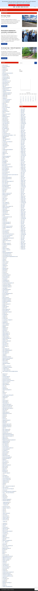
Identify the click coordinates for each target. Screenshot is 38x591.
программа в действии (6, 424)
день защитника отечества (6, 166)
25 (25, 100)
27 (30, 100)
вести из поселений (5, 107)
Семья (3, 484)
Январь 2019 (23, 229)
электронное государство (6, 574)
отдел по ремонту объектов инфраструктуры (10, 371)
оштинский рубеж (5, 377)
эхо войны (4, 579)
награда (3, 326)
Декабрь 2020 (23, 198)
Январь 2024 (23, 149)
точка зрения (4, 532)
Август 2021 (23, 188)
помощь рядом (4, 401)
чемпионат (4, 561)
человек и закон (5, 560)
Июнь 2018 (22, 238)
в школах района (5, 102)
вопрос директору (5, 123)
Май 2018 (22, 239)
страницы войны (5, 518)
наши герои (4, 342)
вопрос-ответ (4, 124)
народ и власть (5, 331)
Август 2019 (23, 219)
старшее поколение (5, 513)
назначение (4, 330)
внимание (4, 115)
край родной (4, 269)
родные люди (4, 466)
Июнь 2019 (22, 222)
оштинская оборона (5, 376)
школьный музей (5, 568)
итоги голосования (5, 230)
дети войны (4, 189)
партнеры (4, 387)
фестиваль (4, 549)
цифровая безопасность (6, 557)
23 (20, 100)
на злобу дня (4, 318)
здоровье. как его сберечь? (7, 206)
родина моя (4, 463)
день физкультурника (6, 185)
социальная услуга (5, 506)
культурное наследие (6, 274)
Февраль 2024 (23, 148)
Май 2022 (22, 176)
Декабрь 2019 (23, 214)
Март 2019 (22, 226)
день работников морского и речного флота (9, 174)
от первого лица (5, 368)
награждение (4, 327)
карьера (3, 251)
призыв (3, 417)
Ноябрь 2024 (23, 136)
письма (3, 393)
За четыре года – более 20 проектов (11, 48)
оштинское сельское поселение (7, 380)
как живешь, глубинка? (6, 244)
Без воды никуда (5, 15)
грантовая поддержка (6, 156)
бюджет (3, 86)
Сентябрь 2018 (23, 234)
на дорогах (4, 315)
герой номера (4, 136)
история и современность (6, 227)
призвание (4, 416)
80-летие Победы (5, 66)
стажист (3, 511)
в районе (8, 17)
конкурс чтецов (5, 261)
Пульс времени (5, 445)
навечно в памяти (5, 323)
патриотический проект (6, 389)
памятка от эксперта (5, 381)
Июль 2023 (23, 157)
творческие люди (5, 528)
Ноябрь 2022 (23, 168)
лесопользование (5, 281)
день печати (4, 173)
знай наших (4, 211)
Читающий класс (5, 564)
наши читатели (4, 343)
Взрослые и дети (5, 111)
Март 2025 (22, 131)
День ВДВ (4, 162)
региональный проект (6, 458)
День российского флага (6, 177)
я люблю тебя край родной (6, 586)
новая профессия (5, 348)
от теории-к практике (5, 369)
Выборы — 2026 (5, 129)
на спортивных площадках (6, 319)
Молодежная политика (6, 298)
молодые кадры (5, 306)
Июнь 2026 (23, 111)
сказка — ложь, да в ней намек (7, 492)
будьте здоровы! (5, 84)
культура (3, 272)
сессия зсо (4, 490)
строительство (4, 519)
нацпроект (4, 339)
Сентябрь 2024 (23, 139)
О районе (4, 355)
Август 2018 (23, 235)
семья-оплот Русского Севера (7, 488)
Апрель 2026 (23, 114)
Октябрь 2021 (23, 185)
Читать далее (4, 26)
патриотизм (4, 388)
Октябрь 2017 (23, 248)
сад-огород (4, 475)
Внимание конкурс (5, 116)
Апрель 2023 (23, 161)
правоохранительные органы (7, 408)
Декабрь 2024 (23, 135)
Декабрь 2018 (23, 230)
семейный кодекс (5, 480)
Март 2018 (22, 242)
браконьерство (4, 83)
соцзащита (5, 504)
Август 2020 (23, 204)
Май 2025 (22, 128)
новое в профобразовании (6, 350)
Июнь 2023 (22, 159)
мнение (3, 296)
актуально (4, 70)
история (3, 224)
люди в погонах (5, 290)
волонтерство (4, 120)
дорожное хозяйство (5, 194)
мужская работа (5, 310)
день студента (4, 182)
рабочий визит (4, 453)
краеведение (4, 268)
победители (4, 397)
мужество (4, 307)
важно (3, 103)
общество (4, 360)
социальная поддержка (6, 499)
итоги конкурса (4, 231)
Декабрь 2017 (23, 246)
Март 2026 (22, 115)
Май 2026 (22, 112)
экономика (4, 570)
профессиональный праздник (7, 435)
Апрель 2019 (23, 225)
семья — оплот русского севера (7, 486)
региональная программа (6, 457)
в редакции (4, 98)
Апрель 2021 (23, 193)
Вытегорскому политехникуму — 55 (8, 135)
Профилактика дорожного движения (8, 439)
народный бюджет (5, 334)
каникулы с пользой (5, 249)
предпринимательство (10, 33)
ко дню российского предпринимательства (9, 256)
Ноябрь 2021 (23, 184)
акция (3, 71)
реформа (3, 459)
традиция (4, 536)
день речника (4, 175)
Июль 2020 (23, 205)
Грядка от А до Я (5, 157)
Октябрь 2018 (23, 233)
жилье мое (4, 199)
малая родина (4, 292)
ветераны (4, 108)
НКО (3, 347)
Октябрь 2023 (23, 153)
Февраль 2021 (23, 196)
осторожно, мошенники (6, 365)
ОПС (3, 364)
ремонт (4, 521)
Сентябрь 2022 (23, 171)
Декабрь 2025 (23, 119)
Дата (3, 158)
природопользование (6, 420)
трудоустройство (5, 537)
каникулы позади (5, 248)
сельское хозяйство (5, 479)
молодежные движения (6, 301)
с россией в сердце (5, 472)
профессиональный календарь (7, 434)
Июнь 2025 (23, 127)
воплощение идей (5, 121)
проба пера (4, 421)
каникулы (4, 247)
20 (30, 99)
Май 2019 (22, 223)
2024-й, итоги (4, 65)
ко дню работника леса (6, 253)
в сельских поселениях (6, 99)
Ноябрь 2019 (23, 215)
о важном (4, 354)
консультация (4, 263)
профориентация (5, 442)
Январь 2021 (23, 197)
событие (3, 495)
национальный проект (6, 338)
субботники (4, 524)
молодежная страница (6, 300)
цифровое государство (6, 558)
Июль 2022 (23, 173)
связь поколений (5, 476)
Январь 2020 (23, 213)
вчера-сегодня (4, 127)
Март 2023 (22, 163)
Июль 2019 (22, 221)
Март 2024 (22, 147)
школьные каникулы (5, 566)
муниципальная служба (6, 311)
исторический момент (6, 223)
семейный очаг (4, 482)
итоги (3, 228)
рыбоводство (4, 470)
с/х (3, 474)
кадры (3, 241)
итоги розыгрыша (5, 232)
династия (4, 190)
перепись (4, 392)
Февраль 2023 (23, 164)
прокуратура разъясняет (6, 433)
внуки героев (4, 117)
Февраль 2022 (23, 180)
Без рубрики (4, 74)
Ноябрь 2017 (23, 247)
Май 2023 (22, 160)
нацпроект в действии (6, 340)
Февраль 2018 (23, 243)
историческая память (6, 222)
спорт (3, 509)
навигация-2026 (5, 325)
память (3, 385)
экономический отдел (6, 573)
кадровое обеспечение (6, 240)
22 (35, 99)
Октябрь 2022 (23, 169)
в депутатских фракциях (6, 87)
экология (3, 569)
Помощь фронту (5, 402)
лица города (4, 288)
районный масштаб (5, 455)
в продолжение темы (6, 94)
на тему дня (4, 321)
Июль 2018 (22, 237)
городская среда (5, 145)
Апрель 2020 (23, 209)
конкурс (3, 260)
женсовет (4, 197)
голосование (4, 144)
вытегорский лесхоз (5, 133)
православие (4, 409)
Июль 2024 (23, 142)
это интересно (4, 578)
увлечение (4, 544)
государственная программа (7, 149)
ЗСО (3, 215)
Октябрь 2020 (23, 201)
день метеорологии (5, 172)
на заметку (4, 317)
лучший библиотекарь (6, 289)
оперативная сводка (5, 363)
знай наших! (4, 212)
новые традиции (5, 352)
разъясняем (4, 454)
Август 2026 (23, 109)
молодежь (4, 302)
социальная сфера (5, 500)
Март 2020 (22, 210)
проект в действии (10, 49)
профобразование (5, 441)
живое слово (4, 198)
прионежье (4, 418)
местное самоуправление (6, 293)
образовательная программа (7, 358)
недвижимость (4, 344)
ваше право (4, 106)
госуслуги (4, 150)
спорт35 (3, 510)
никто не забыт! (5, 346)
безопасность (4, 75)
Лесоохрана (4, 278)
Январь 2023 (23, 165)
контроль (3, 264)
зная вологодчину (5, 214)
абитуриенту (4, 69)
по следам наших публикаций (7, 395)
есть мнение (4, 195)
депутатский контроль (6, 187)
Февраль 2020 (23, 211)
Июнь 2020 (23, 206)
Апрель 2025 (23, 130)
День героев (4, 165)
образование (5, 503)
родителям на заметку (6, 464)
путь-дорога (4, 450)
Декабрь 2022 (23, 167)
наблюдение (4, 322)
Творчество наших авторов (7, 531)
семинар (3, 483)
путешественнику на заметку (7, 447)
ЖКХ (3, 201)
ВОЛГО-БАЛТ (4, 119)
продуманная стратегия (6, 426)
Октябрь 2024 (23, 138)
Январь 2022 (23, 181)
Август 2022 (23, 172)
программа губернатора (6, 425)
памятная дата (4, 383)
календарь (4, 245)
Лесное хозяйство (5, 276)
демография (4, 161)
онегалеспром (4, 362)
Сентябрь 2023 (23, 155)
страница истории (5, 517)
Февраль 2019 (23, 227)
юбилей (3, 581)
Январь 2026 (23, 118)
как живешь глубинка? (6, 243)
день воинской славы (6, 164)
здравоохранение (5, 207)
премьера (4, 414)
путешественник (5, 446)
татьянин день (4, 527)
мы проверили (4, 314)
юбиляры (4, 585)
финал (3, 550)
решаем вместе (5, 462)
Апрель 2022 (23, 177)
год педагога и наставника (6, 141)
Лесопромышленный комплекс (7, 282)
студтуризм (4, 523)
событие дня (4, 496)
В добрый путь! (5, 88)
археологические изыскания (7, 73)
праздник (3, 410)
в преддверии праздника (6, 92)
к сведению (4, 239)
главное (3, 140)
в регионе (4, 96)
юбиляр (3, 583)
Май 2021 (22, 192)
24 (23, 100)
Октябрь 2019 (23, 217)
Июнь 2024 (23, 143)
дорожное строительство (6, 193)
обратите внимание (5, 359)
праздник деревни (5, 412)
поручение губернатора (6, 404)
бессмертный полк (5, 78)
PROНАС (3, 67)
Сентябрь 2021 (23, 186)
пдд (3, 391)
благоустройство (5, 82)
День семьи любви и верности (7, 181)
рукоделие (4, 468)
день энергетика (5, 186)
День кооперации (5, 169)
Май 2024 (22, 144)
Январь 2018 (23, 244)
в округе (3, 91)
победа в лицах (5, 396)
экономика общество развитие (7, 572)
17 (23, 99)
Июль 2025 (23, 126)
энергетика (4, 577)
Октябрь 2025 (23, 122)
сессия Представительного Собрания (8, 491)
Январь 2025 (23, 134)
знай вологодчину (5, 210)
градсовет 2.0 (4, 153)
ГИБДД (3, 137)
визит (3, 112)
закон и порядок (5, 202)
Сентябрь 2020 (23, 202)
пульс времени (4, 443)
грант (3, 154)
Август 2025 (23, 124)
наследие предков (5, 336)
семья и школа (4, 487)
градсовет (4, 152)
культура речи (4, 273)
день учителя (4, 183)
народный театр (5, 335)
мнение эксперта (5, 297)
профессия (4, 437)
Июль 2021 (22, 189)
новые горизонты (5, 351)
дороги (3, 191)
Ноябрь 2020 (23, 200)
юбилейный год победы (6, 582)
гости (3, 148)
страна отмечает (5, 515)
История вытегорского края (7, 226)
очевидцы (4, 375)
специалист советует (6, 507)
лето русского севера (6, 284)
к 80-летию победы (5, 236)
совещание (4, 497)
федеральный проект (6, 548)
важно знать (4, 104)
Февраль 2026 (23, 116)
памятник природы (5, 384)
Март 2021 (22, 194)
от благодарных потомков (6, 367)
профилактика (4, 438)
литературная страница (6, 286)
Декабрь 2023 (23, 151)
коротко (3, 267)
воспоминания (4, 125)
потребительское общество (7, 405)
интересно (4, 220)
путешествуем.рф (5, 449)
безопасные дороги (5, 77)
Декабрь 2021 (23, 182)
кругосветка (4, 270)
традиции (4, 535)
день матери (4, 170)
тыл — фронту (5, 541)
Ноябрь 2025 (23, 120)
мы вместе (4, 313)
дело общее (4, 160)
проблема (4, 422)
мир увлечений (4, 294)
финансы (3, 552)
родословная (4, 467)
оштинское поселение (6, 379)
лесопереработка (5, 280)
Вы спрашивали (5, 128)
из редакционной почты (6, 216)
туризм (3, 539)
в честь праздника (5, 100)
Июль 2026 (23, 110)
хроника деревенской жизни (7, 556)
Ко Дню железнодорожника (7, 252)
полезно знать (4, 400)
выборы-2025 (4, 131)
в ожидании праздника (6, 90)
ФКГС (3, 553)
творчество (4, 529)
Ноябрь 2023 (23, 152)
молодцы (4, 305)
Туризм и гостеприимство (6, 540)
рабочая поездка (5, 451)
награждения (4, 329)
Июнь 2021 (22, 190)
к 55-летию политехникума (7, 235)
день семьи (4, 179)
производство (4, 431)
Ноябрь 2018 (23, 231)
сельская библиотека (6, 478)
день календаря (5, 168)
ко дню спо (4, 257)
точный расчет (4, 533)
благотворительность (6, 80)
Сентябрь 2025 (23, 123)
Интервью (4, 219)
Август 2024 (23, 140)
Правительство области (6, 406)
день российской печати (6, 178)
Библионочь (4, 79)
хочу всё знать (4, 554)
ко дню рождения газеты (6, 255)
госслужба (4, 146)
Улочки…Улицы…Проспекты (7, 545)
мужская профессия (5, 309)
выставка (4, 132)
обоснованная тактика (6, 356)
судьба (3, 525)
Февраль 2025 (23, 132)
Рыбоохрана (4, 471)
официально (4, 373)
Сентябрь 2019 (23, 218)
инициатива (4, 218)
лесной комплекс (5, 277)
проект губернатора (5, 430)
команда (3, 259)
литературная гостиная (6, 285)
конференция (4, 265)
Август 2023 (23, 156)
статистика (4, 514)
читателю (4, 562)
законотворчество (5, 203)
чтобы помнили (5, 565)
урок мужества (4, 546)
